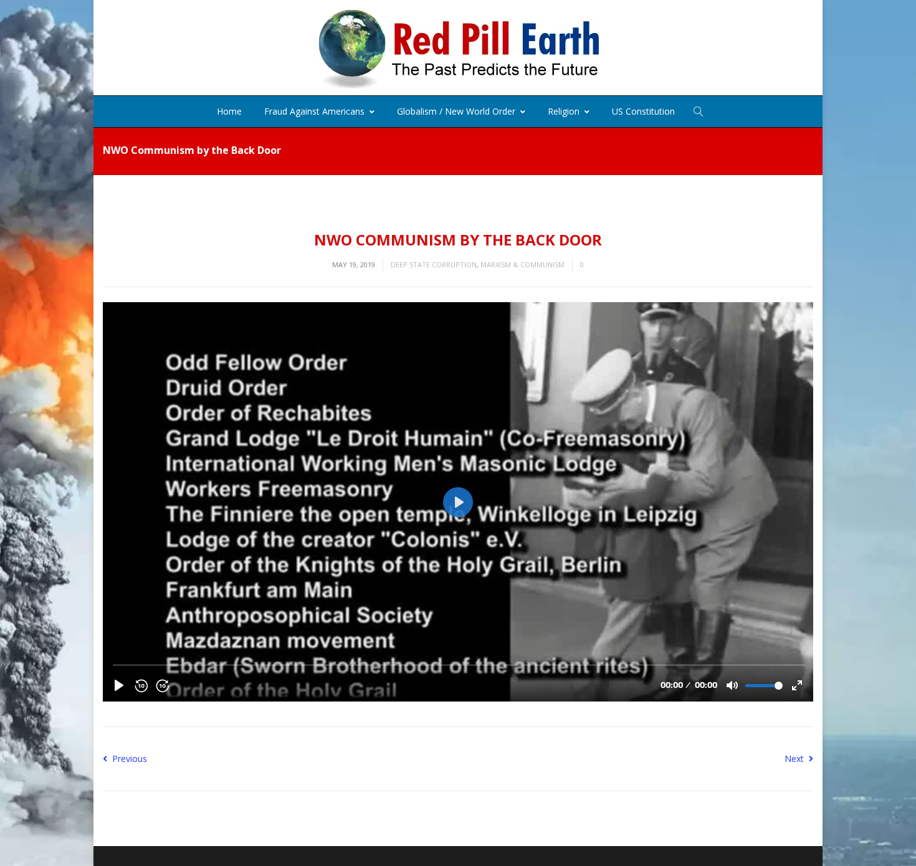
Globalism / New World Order (456, 111)
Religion (564, 111)
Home (229, 111)
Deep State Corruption (434, 264)
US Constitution (643, 111)
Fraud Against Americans (314, 111)
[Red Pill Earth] (458, 47)
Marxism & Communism (522, 264)
